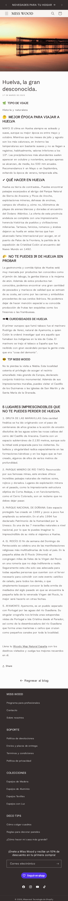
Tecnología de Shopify (43, 899)
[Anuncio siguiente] (62, 5)
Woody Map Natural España (30, 646)
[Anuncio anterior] (6, 5)
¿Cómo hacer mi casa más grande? (27, 839)
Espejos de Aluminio (18, 788)
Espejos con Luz (16, 803)
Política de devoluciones (20, 738)
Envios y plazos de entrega (22, 745)
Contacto (12, 710)
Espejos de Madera (17, 781)
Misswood (27, 899)
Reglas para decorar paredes (23, 831)
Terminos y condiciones (20, 753)
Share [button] (9, 665)
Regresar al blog (36, 681)
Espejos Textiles (16, 796)
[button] (6, 13)
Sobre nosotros (15, 717)
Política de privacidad (19, 760)
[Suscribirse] (57, 864)
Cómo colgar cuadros (19, 824)
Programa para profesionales (23, 702)
